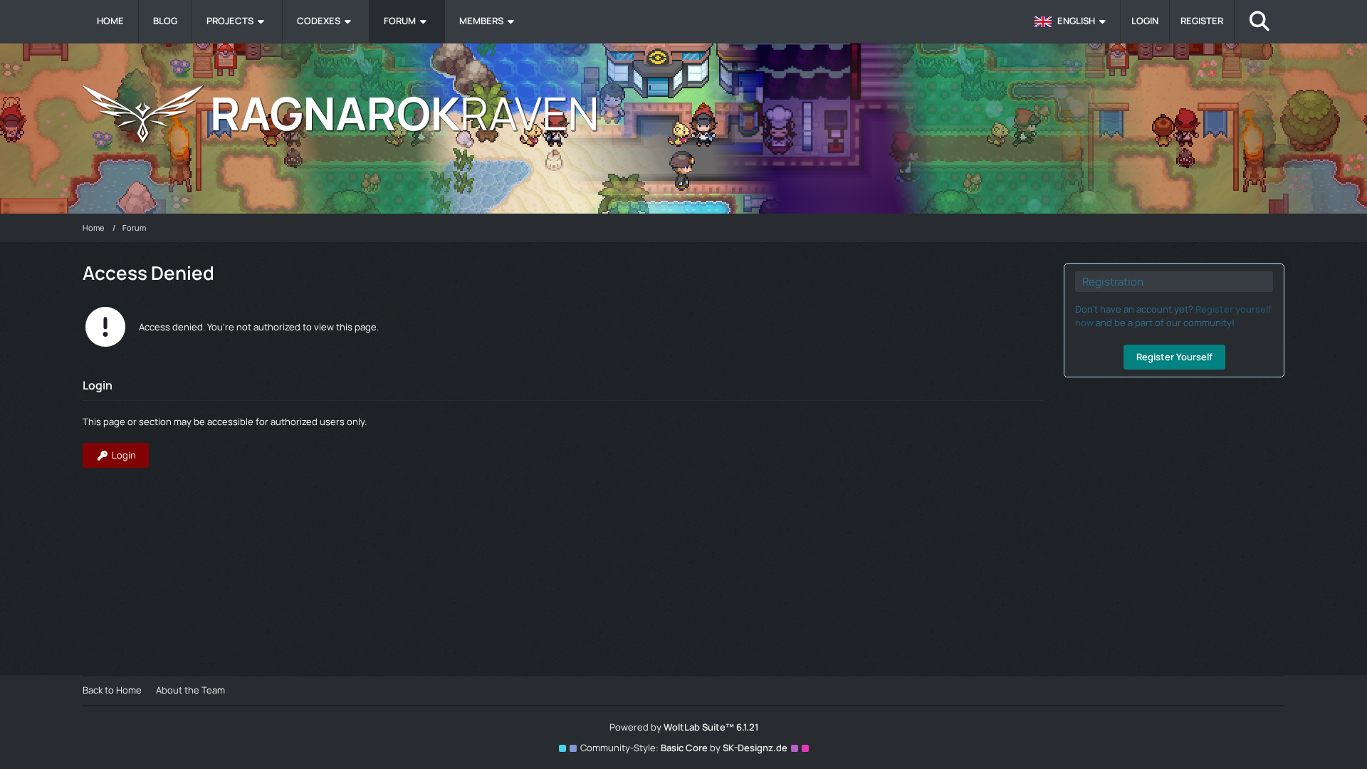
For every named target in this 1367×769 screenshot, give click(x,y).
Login (1144, 20)
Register (1201, 20)
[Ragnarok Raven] (683, 114)
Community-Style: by (683, 747)
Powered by (683, 727)
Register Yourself (1174, 356)
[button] (1072, 21)
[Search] (1259, 21)
